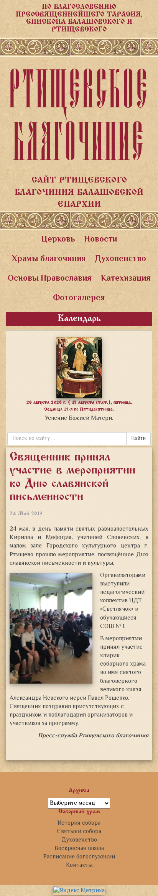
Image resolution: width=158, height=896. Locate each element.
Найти (138, 438)
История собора (79, 823)
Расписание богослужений (79, 856)
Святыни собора (79, 831)
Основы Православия (50, 278)
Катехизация (126, 278)
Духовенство (120, 259)
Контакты (79, 865)
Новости (100, 239)
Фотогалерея (79, 298)
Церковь (58, 239)
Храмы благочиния (49, 259)
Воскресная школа (79, 848)
